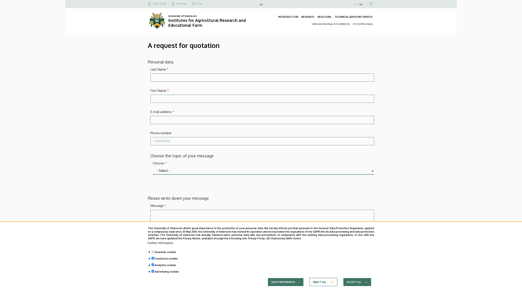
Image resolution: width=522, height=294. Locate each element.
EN (360, 4)
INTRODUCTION (288, 16)
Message (157, 206)
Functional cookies (166, 258)
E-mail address (161, 112)
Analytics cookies (165, 265)
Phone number (161, 133)
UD (261, 4)
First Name (158, 91)
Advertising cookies (167, 271)
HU (356, 4)
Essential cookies (165, 252)
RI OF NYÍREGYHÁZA (363, 24)
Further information (160, 243)
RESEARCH (307, 16)
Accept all (354, 281)
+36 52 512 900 (159, 3)
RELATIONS (324, 16)
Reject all (319, 281)
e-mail (200, 3)
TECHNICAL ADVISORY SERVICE (354, 16)
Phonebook (181, 3)
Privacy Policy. (256, 238)
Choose (158, 163)
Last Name (158, 69)
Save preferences (283, 281)
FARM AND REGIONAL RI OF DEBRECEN (331, 24)
